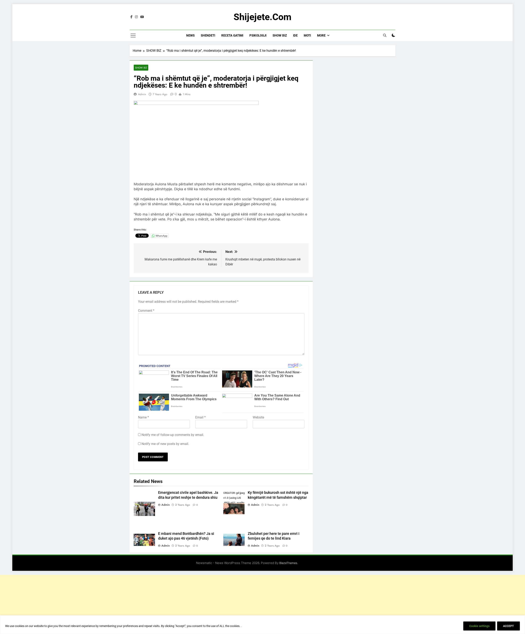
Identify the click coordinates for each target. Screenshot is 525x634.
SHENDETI (208, 35)
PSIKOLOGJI (257, 35)
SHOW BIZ (280, 35)
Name (143, 417)
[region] (262, 624)
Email (200, 417)
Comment (146, 311)
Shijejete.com (262, 16)
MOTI (307, 35)
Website (258, 417)
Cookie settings (479, 626)
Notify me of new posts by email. (165, 444)
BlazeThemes (288, 563)
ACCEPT (508, 626)
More (321, 35)
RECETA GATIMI (232, 35)
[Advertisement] (262, 603)
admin (142, 94)
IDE (295, 35)
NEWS (190, 35)
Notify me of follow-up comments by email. (173, 435)
